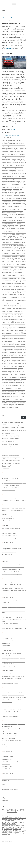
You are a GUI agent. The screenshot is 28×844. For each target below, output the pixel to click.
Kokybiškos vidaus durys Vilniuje (8, 554)
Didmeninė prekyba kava (6, 466)
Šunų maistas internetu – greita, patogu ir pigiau (11, 569)
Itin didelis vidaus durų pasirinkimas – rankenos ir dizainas (13, 427)
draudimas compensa (10, 212)
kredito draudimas (9, 283)
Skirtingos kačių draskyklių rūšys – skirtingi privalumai (12, 680)
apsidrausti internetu (8, 143)
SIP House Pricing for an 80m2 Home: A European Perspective (13, 428)
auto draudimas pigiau (12, 148)
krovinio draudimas (17, 283)
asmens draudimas (9, 145)
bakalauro (7, 809)
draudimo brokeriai (7, 234)
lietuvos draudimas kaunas (11, 294)
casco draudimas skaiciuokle (18, 187)
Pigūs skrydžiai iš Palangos (7, 465)
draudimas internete (15, 214)
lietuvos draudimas (22, 288)
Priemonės (5, 472)
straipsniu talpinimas (8, 830)
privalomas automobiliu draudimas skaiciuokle (15, 347)
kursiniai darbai (12, 812)
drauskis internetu (20, 248)
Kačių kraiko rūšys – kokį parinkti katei (9, 533)
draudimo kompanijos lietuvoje (8, 242)
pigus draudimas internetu (15, 341)
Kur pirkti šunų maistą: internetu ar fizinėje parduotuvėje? (13, 567)
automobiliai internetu (10, 151)
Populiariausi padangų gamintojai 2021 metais (10, 746)
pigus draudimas (7, 341)
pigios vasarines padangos (12, 816)
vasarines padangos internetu (7, 831)
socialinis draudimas (16, 379)
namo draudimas (5, 319)
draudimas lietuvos (21, 222)
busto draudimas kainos (13, 181)
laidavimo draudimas (15, 284)
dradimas (23, 203)
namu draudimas (21, 319)
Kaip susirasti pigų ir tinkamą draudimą (13, 17)
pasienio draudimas (12, 327)
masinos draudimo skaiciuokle (14, 311)
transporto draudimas (19, 388)
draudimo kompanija (6, 239)
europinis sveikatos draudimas (9, 253)
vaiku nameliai (17, 830)
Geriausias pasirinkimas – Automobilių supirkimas (11, 653)
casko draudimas (16, 189)
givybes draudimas (19, 253)
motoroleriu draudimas (20, 317)
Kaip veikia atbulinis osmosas (7, 615)
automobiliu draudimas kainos (14, 171)
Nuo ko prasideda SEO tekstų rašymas (9, 738)
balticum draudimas (21, 176)
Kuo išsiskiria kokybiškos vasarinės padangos (10, 438)
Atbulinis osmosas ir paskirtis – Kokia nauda (10, 789)
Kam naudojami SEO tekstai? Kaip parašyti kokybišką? (12, 740)
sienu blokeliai (4, 826)
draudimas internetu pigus (16, 219)
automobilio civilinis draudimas (18, 153)
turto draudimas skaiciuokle (7, 396)
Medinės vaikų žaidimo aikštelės (8, 433)
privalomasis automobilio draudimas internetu (11, 360)
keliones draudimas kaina (6, 275)
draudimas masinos (13, 223)
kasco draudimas (9, 262)
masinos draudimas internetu (7, 308)
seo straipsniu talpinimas (9, 825)
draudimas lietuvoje (13, 222)
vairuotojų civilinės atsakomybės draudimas (10, 401)
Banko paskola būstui (6, 764)
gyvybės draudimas (14, 256)
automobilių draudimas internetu (12, 170)
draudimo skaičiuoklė (13, 245)
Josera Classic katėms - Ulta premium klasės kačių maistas (13, 676)
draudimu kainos (5, 248)
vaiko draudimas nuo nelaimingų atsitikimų (14, 398)
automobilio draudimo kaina (15, 162)
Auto (12, 140)
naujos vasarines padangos (13, 814)
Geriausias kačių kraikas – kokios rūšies (9, 535)
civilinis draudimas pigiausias (18, 198)
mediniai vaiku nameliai (16, 813)
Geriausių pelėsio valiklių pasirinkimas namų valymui (12, 480)
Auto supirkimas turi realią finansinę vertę (10, 776)
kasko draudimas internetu (14, 264)
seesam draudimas (13, 377)
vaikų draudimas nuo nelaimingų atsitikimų (14, 399)
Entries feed (4, 798)
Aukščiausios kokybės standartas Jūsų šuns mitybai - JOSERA (13, 678)
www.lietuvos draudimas (19, 404)
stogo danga (5, 829)
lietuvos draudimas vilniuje (9, 300)
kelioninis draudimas (16, 277)
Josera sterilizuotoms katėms (7, 638)
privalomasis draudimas (8, 366)
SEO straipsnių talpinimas (8, 578)
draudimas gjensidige (19, 212)
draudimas (17, 206)
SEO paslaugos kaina (7, 720)
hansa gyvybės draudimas (21, 259)
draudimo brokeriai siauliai (16, 234)
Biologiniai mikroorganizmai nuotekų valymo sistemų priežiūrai (14, 483)
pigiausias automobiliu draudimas (14, 332)
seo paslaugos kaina (8, 822)
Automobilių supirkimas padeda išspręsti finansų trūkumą (13, 695)
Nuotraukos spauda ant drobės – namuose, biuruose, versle (13, 508)
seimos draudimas (8, 379)
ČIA (14, 126)
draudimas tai (8, 229)
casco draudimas (9, 187)
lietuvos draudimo (13, 302)
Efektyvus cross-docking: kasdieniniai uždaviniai (11, 425)
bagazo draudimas (13, 176)
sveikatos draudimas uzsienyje (7, 383)
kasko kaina (19, 270)
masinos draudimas (10, 306)
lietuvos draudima (14, 288)
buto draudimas (7, 184)
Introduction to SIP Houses (7, 432)
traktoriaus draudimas (16, 387)
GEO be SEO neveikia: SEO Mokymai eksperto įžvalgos (12, 617)
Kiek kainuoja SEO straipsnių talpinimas (9, 733)
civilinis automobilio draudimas (12, 197)
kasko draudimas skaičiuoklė (11, 267)
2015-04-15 (13, 129)
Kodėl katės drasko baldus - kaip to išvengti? (10, 683)
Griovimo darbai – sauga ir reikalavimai (9, 446)
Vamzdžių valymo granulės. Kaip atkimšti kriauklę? (11, 487)
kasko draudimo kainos (6, 269)
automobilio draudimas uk (16, 160)
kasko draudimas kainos (8, 266)
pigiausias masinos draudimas (12, 338)
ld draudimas (22, 284)
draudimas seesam (7, 228)
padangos (20, 814)
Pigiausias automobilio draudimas (11, 135)
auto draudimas (17, 145)
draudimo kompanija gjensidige (8, 240)
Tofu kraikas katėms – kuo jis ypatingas (9, 538)
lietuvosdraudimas (22, 303)
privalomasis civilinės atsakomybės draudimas (12, 363)
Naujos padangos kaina (7, 751)
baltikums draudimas (6, 178)
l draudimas (8, 284)
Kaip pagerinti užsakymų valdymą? (8, 666)
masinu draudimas (9, 313)
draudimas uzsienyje (15, 229)
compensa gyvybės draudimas (11, 203)
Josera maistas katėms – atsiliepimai (8, 640)
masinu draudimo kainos (18, 313)
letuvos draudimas (10, 286)
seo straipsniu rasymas (9, 824)
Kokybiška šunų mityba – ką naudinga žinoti (10, 571)
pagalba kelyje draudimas (17, 325)
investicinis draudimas (6, 261)
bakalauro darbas (12, 809)
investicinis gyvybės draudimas (17, 261)
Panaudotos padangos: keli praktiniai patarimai (11, 457)
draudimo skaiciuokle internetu (9, 247)
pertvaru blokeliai (5, 816)
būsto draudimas (7, 179)
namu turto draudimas (6, 321)
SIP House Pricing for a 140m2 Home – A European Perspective (14, 430)
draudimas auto (6, 208)
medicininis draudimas (6, 314)
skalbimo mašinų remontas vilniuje (13, 827)
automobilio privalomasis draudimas (13, 165)
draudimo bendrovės (11, 233)
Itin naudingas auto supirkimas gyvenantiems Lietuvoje (12, 510)
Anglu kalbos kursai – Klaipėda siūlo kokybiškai (11, 463)
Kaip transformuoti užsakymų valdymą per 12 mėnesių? (12, 699)
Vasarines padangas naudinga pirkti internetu (10, 436)
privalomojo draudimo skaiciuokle (17, 374)
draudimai (10, 204)
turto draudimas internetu (11, 394)
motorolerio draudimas (10, 317)
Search (3, 415)
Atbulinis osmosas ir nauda (7, 702)
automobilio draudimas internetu (18, 156)
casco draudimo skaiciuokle (7, 189)
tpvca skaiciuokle (5, 387)
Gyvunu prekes (5, 525)
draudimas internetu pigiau (16, 217)
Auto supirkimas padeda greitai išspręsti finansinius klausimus (14, 582)
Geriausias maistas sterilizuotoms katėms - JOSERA (11, 673)
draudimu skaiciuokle (13, 248)
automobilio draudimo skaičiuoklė (15, 164)
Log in (3, 797)
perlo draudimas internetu (11, 328)
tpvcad (10, 387)
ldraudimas (4, 286)
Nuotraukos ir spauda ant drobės (8, 655)
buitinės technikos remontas (19, 809)
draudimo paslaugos (10, 244)
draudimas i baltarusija (6, 214)
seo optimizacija (7, 819)
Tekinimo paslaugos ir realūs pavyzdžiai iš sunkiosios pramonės (14, 697)
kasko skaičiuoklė (4, 812)
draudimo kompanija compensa (16, 239)
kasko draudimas (16, 262)
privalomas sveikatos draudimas (10, 355)
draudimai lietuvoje (11, 206)
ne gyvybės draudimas (15, 321)
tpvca (6, 385)
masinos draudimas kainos (18, 308)
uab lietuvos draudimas (17, 396)
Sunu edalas (5, 561)
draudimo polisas (5, 245)
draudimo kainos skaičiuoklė (20, 237)
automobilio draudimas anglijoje (15, 154)
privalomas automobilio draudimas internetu (12, 344)
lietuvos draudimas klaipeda (9, 295)
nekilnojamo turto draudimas (15, 322)
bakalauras (3, 809)
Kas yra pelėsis (4, 476)
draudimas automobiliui (13, 209)
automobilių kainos (5, 176)
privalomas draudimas (20, 352)
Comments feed (5, 800)
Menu (14, 4)
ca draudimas (19, 186)
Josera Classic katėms (6, 636)
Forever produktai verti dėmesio (8, 441)
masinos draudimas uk (15, 310)
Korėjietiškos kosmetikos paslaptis (8, 520)
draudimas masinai (5, 223)
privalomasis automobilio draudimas (18, 358)
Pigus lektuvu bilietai (7, 494)
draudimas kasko (20, 220)
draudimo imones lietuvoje (17, 236)
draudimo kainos (11, 237)
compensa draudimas (12, 201)
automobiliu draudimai (16, 168)
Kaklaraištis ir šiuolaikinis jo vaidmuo (9, 552)
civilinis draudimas (22, 197)
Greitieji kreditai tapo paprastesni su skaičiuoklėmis (11, 761)
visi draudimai (11, 404)
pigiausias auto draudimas (13, 330)
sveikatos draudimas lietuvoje (18, 382)
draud (3, 204)
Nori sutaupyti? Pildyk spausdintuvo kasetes (10, 455)
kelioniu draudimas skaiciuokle (10, 280)
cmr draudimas (15, 200)
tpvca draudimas (10, 385)
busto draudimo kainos (10, 182)
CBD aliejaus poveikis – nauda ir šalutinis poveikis (11, 728)
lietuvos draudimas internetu (11, 291)
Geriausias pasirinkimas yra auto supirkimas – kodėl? (12, 692)
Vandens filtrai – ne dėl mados (7, 439)
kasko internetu (13, 270)
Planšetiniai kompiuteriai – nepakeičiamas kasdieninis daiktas (13, 458)
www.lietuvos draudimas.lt (7, 405)
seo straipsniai (19, 822)
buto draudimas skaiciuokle (11, 186)
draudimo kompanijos (18, 240)
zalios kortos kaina (9, 407)
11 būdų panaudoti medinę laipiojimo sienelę (10, 716)
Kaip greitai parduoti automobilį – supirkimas (10, 604)
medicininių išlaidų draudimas (16, 314)
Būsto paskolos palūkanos (7, 768)
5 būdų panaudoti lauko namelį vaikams (9, 706)
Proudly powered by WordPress (7, 841)
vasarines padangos (23, 830)
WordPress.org (4, 801)
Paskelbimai (20, 140)
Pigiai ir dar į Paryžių (5, 468)
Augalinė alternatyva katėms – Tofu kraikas (10, 531)
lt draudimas (11, 305)
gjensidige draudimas (17, 255)
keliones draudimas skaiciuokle (18, 275)
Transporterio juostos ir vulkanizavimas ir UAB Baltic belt (12, 454)
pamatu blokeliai (18, 815)
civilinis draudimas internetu (7, 198)
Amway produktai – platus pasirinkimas (9, 443)
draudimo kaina (5, 237)
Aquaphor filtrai (5, 556)
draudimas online (7, 226)
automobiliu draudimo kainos (16, 173)
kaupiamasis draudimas (10, 272)
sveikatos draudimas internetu (18, 380)
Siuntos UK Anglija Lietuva (7, 461)
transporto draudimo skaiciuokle (18, 390)
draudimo (9, 231)
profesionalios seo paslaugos (11, 818)
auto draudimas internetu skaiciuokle (14, 146)
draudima (6, 204)
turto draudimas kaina (21, 394)
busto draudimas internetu (16, 179)
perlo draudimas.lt (20, 328)
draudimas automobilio (14, 208)
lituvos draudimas (5, 305)
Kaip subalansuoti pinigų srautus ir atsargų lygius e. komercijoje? (14, 626)
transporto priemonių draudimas (16, 393)
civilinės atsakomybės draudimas (13, 190)
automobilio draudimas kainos (14, 159)
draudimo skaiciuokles (20, 247)
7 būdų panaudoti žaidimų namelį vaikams (10, 711)
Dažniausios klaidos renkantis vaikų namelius (10, 713)
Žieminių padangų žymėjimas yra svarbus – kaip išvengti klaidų (14, 500)
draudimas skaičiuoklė (15, 228)
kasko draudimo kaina (22, 267)
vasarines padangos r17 (14, 833)
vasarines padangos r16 (6, 833)
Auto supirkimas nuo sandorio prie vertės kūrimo (11, 545)
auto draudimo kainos (8, 149)
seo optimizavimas (17, 819)
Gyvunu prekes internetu (8, 632)
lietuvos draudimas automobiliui (8, 289)
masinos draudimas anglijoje (20, 306)
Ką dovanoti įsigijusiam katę (7, 645)
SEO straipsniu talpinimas (8, 542)
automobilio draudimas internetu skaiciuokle (10, 157)
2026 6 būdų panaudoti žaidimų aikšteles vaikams (11, 709)
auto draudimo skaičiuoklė (18, 149)
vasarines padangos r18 (22, 833)
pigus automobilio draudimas (9, 339)
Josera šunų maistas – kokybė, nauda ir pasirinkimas (12, 564)
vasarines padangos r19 (6, 834)
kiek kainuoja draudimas (11, 281)
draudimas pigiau (14, 226)
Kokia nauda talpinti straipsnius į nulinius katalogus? (12, 735)
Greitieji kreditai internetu (8, 756)
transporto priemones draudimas (8, 391)
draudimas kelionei (5, 222)
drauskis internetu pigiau (6, 250)
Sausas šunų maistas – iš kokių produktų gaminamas (12, 574)
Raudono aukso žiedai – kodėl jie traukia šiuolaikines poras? (13, 786)
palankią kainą (9, 48)
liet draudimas (16, 286)
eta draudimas (16, 251)
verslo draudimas (5, 404)
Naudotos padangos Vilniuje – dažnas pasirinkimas (11, 460)
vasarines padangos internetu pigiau (18, 831)
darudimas (19, 203)
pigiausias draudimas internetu (12, 336)
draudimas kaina (13, 220)
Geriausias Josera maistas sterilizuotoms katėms (11, 528)
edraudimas (11, 251)
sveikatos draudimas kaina (7, 382)
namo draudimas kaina (13, 319)
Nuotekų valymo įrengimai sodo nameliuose (10, 435)
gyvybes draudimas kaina (10, 258)
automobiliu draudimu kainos (18, 175)
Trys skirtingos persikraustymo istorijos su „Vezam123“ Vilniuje (14, 590)
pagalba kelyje (9, 325)
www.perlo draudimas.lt (16, 405)
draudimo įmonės (8, 236)
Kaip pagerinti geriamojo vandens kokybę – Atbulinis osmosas (13, 724)
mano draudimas (17, 305)
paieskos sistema (4, 815)
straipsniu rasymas (15, 829)
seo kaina (23, 818)
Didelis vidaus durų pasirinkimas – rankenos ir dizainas (12, 593)
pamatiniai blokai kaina (11, 815)
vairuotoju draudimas (21, 402)
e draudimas (6, 251)
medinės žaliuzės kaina (5, 814)
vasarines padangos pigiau (14, 832)
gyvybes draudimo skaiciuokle (10, 259)
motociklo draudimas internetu (14, 316)
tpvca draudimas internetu (19, 385)
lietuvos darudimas (7, 288)
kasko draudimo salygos (15, 269)
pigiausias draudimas (19, 333)
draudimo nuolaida (17, 242)
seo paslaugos (8, 820)
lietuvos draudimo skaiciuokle (12, 303)
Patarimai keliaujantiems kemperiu (8, 490)
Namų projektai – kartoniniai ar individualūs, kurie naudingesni (14, 628)
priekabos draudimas (9, 343)
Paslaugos (3, 142)
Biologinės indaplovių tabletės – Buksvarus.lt (10, 485)
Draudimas (15, 140)
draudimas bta (11, 211)
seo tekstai (20, 825)
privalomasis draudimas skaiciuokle (10, 368)
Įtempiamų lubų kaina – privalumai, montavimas (11, 731)
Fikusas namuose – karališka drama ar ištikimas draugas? (13, 588)
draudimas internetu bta (13, 215)
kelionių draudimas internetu (11, 278)
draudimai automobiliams (18, 204)
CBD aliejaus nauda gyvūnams (7, 643)
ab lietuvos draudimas (14, 142)
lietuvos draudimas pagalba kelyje (9, 297)
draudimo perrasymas (18, 244)
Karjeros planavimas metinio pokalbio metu (10, 623)
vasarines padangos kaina (6, 832)
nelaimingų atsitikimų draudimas (17, 324)
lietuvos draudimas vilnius (20, 300)
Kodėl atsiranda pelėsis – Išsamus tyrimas (10, 478)
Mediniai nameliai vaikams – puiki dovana (10, 444)
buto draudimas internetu (16, 184)
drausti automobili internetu (17, 250)
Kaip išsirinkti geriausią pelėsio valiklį (9, 498)
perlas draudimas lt (20, 327)
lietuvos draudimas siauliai (10, 299)
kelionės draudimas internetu (19, 273)
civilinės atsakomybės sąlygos (12, 195)
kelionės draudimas (10, 273)
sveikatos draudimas (8, 380)
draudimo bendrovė (15, 231)
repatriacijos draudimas (16, 376)
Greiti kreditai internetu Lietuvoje (8, 766)
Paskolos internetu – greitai (7, 759)
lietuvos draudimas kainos (15, 292)
